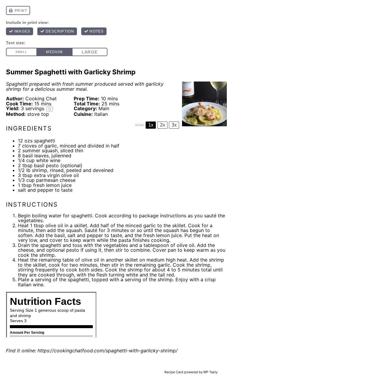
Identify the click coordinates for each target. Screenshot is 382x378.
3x (174, 124)
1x (150, 124)
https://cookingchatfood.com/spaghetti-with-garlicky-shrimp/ (108, 351)
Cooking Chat (41, 99)
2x (162, 124)
